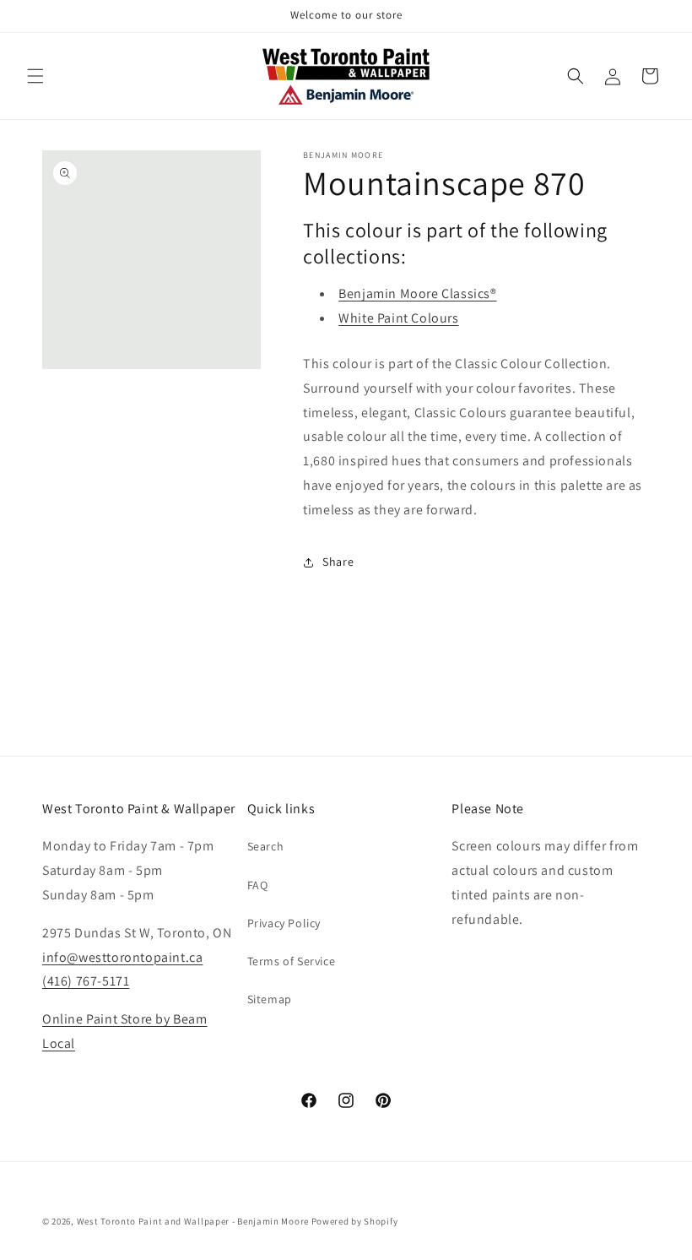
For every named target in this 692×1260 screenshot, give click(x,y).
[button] (35, 76)
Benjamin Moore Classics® (417, 293)
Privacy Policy (284, 923)
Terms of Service (291, 961)
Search (265, 846)
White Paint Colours (398, 318)
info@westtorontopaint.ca (122, 957)
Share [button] (338, 561)
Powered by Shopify (354, 1221)
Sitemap (269, 999)
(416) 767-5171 (85, 981)
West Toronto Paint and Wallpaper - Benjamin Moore (193, 1221)
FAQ (257, 885)
